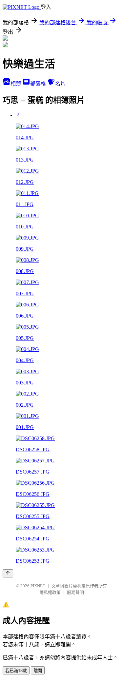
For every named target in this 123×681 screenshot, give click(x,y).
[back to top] (8, 573)
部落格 (38, 84)
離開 (37, 670)
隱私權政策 (50, 592)
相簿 (16, 84)
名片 (60, 84)
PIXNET (38, 585)
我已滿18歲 (16, 670)
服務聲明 (75, 592)
